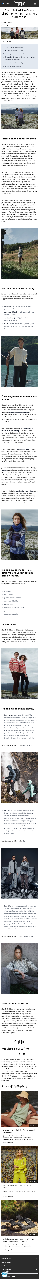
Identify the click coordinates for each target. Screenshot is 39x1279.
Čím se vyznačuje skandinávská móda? (17, 54)
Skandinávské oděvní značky (14, 63)
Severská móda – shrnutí (13, 66)
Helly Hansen (27, 746)
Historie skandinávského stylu (14, 47)
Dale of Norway (28, 936)
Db (24, 841)
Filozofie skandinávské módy (14, 50)
